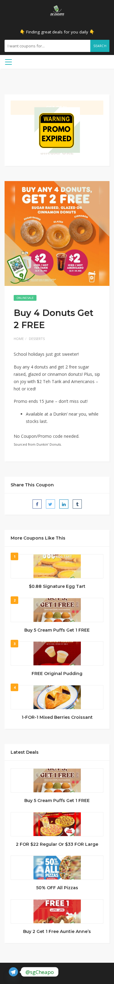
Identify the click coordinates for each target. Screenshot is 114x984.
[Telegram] (13, 971)
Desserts (37, 338)
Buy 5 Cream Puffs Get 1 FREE (57, 630)
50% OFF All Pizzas (57, 887)
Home (19, 338)
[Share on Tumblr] (77, 504)
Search (99, 46)
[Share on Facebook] (37, 504)
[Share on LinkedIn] (63, 504)
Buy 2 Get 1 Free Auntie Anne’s (57, 931)
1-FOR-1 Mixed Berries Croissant (57, 717)
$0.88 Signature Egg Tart (57, 586)
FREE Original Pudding (57, 673)
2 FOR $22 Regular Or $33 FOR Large (57, 844)
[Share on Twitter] (50, 504)
